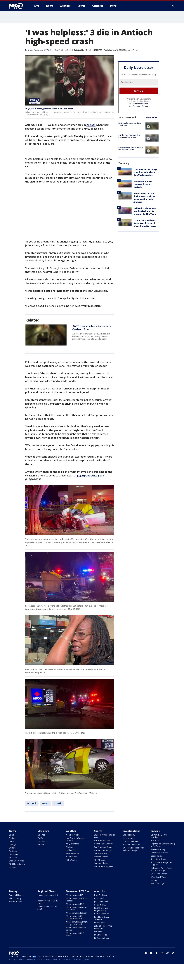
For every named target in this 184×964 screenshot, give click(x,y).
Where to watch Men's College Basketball (75, 917)
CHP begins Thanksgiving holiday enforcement (129, 136)
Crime (11, 841)
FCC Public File (100, 934)
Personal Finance (16, 895)
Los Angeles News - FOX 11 (48, 896)
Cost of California (130, 841)
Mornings (43, 831)
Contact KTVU (100, 904)
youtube (151, 953)
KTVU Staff (99, 898)
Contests (41, 841)
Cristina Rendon (34, 50)
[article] (46, 334)
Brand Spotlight (157, 883)
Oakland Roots (100, 853)
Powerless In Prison (131, 844)
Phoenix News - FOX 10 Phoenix (47, 901)
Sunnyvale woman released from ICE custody (142, 184)
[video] (152, 126)
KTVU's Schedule (101, 913)
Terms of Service (140, 106)
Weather (71, 831)
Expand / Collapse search (173, 6)
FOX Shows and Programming (101, 909)
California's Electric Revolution (159, 836)
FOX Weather (71, 860)
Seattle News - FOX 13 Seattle (47, 907)
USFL (96, 869)
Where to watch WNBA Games (76, 928)
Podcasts (13, 857)
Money (13, 891)
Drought (12, 844)
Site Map (98, 931)
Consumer (13, 854)
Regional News (46, 891)
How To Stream (101, 895)
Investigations (131, 831)
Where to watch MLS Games (75, 934)
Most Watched (127, 117)
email (146, 953)
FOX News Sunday (17, 864)
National (12, 838)
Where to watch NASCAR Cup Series (77, 908)
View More (151, 117)
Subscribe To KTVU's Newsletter (103, 927)
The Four (155, 840)
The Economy (15, 898)
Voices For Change (159, 873)
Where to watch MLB (75, 904)
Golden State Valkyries (104, 850)
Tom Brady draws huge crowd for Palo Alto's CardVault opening (145, 172)
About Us (99, 891)
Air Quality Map (72, 843)
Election (12, 867)
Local (11, 835)
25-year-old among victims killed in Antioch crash (49, 108)
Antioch (68, 50)
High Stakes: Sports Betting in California (163, 844)
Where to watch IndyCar (76, 913)
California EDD (129, 835)
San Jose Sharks (101, 863)
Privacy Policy (141, 103)
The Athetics (99, 860)
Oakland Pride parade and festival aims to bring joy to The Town (144, 211)
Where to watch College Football (76, 899)
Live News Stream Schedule (102, 918)
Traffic (58, 803)
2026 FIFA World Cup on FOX (104, 836)
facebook (157, 953)
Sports (98, 831)
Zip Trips (41, 835)
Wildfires (12, 847)
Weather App (71, 856)
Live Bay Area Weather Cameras (76, 839)
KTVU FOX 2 (58, 50)
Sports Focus (156, 856)
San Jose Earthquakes (103, 866)
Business (13, 851)
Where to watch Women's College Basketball (77, 923)
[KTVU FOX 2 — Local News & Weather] (18, 6)
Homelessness (129, 838)
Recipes (40, 844)
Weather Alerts (72, 835)
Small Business (15, 901)
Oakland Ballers (101, 856)
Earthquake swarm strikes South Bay (129, 124)
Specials (155, 831)
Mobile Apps (99, 922)
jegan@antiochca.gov (89, 475)
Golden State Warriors (103, 843)
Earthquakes (71, 850)
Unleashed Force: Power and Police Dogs (133, 848)
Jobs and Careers (101, 901)
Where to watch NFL (75, 895)
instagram (162, 953)
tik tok (167, 953)
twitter (173, 953)
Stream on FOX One (77, 891)
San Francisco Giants (103, 847)
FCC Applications (101, 938)
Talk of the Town (158, 859)
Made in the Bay (158, 849)
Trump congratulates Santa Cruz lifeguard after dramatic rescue (144, 223)
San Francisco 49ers (103, 840)
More (113, 5)
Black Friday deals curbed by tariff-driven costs (130, 148)
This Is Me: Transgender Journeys (161, 863)
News (45, 803)
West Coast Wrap (16, 860)
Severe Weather (73, 853)
